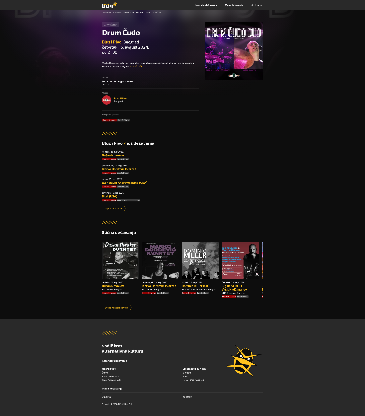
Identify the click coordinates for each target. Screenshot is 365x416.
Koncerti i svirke (143, 12)
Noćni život (129, 12)
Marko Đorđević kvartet (119, 169)
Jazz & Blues (123, 120)
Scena (185, 376)
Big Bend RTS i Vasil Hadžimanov (234, 287)
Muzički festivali (111, 380)
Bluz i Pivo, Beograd (112, 289)
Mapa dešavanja (234, 5)
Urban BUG (106, 12)
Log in (258, 5)
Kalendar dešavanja (206, 5)
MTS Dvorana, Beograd (233, 293)
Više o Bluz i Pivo (113, 208)
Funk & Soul (122, 200)
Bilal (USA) (109, 196)
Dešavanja (117, 12)
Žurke (105, 372)
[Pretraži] (252, 5)
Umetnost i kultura (194, 368)
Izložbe (186, 372)
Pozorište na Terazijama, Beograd (199, 289)
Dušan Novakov (113, 155)
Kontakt (187, 396)
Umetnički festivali (193, 380)
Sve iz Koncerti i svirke (116, 307)
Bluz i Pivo (111, 41)
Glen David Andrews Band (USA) (124, 182)
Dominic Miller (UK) (195, 286)
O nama (106, 396)
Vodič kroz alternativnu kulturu (122, 348)
